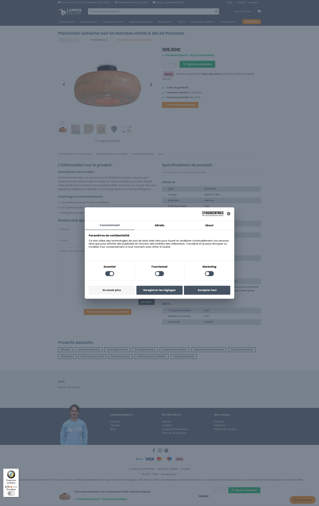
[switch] (11, 493)
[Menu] (17, 471)
